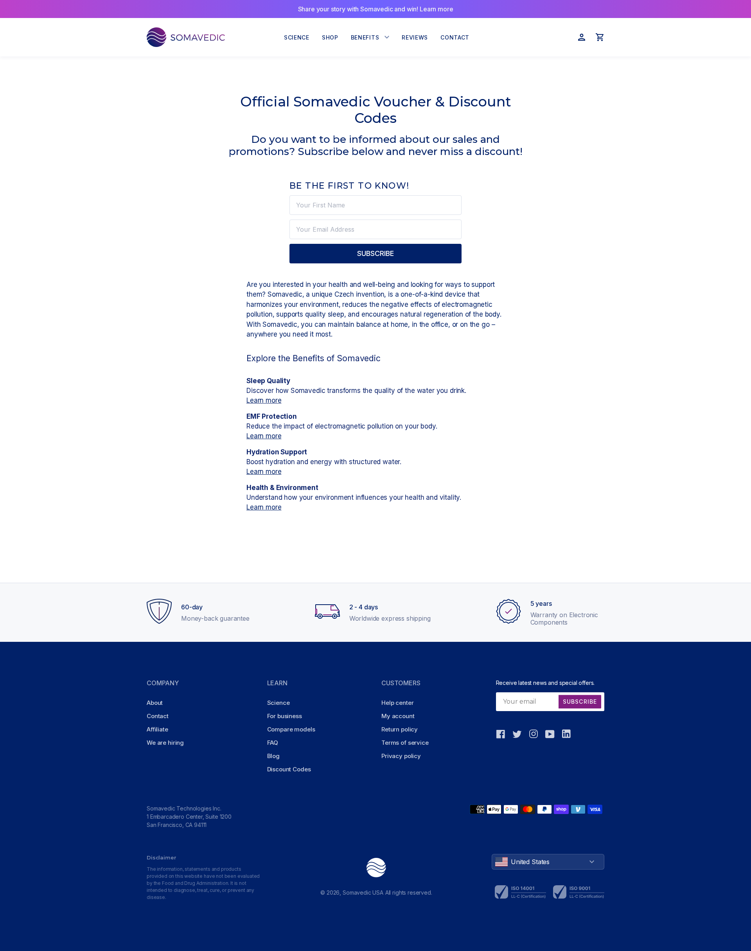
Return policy (399, 729)
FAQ (272, 742)
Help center (397, 702)
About (155, 702)
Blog (273, 756)
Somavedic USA (363, 892)
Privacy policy (401, 756)
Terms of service (405, 742)
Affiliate (157, 729)
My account (398, 716)
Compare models (291, 729)
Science (278, 702)
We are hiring (165, 742)
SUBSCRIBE (375, 253)
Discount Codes (289, 769)
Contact (158, 716)
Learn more (263, 400)
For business (284, 716)
